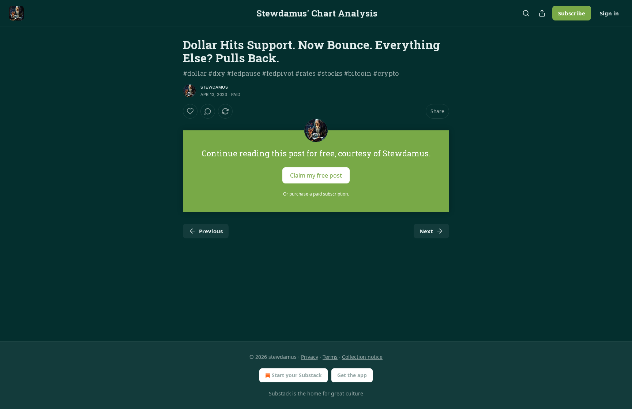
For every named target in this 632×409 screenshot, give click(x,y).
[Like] (190, 111)
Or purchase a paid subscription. (316, 194)
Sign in (609, 13)
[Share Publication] (542, 13)
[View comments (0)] (207, 111)
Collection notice (362, 356)
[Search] (526, 13)
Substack (280, 393)
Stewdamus (214, 87)
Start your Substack (297, 375)
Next (426, 231)
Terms (330, 356)
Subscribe (571, 13)
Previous (211, 231)
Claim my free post (316, 175)
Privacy (309, 356)
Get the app (352, 375)
